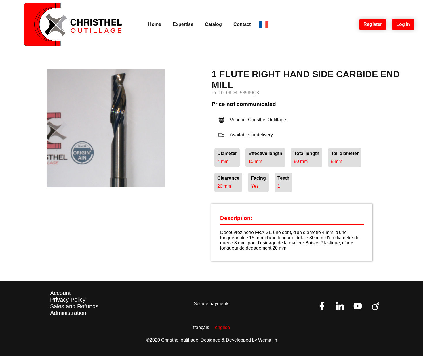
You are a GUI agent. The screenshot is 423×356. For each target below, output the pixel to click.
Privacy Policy (67, 299)
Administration (68, 313)
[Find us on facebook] (322, 306)
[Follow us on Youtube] (357, 306)
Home (154, 24)
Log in (403, 24)
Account (60, 293)
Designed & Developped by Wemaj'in (239, 340)
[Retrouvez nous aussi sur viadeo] (375, 306)
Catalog (213, 24)
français (201, 327)
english (222, 327)
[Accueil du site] (73, 24)
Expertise (183, 24)
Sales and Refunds (74, 306)
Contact (242, 24)
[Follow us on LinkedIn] (340, 306)
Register (372, 24)
